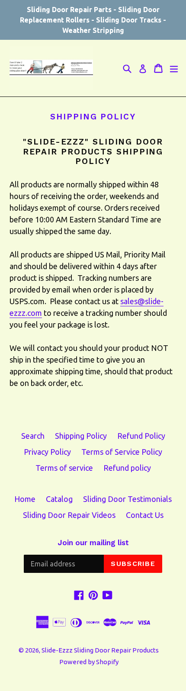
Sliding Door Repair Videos (69, 515)
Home (24, 499)
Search (33, 435)
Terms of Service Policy (121, 451)
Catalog (59, 499)
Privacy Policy (47, 451)
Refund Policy (141, 435)
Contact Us (145, 515)
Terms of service (64, 467)
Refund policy (127, 467)
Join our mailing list (93, 542)
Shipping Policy (81, 435)
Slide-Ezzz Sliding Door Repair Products (100, 650)
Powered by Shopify (89, 661)
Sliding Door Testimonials (127, 499)
